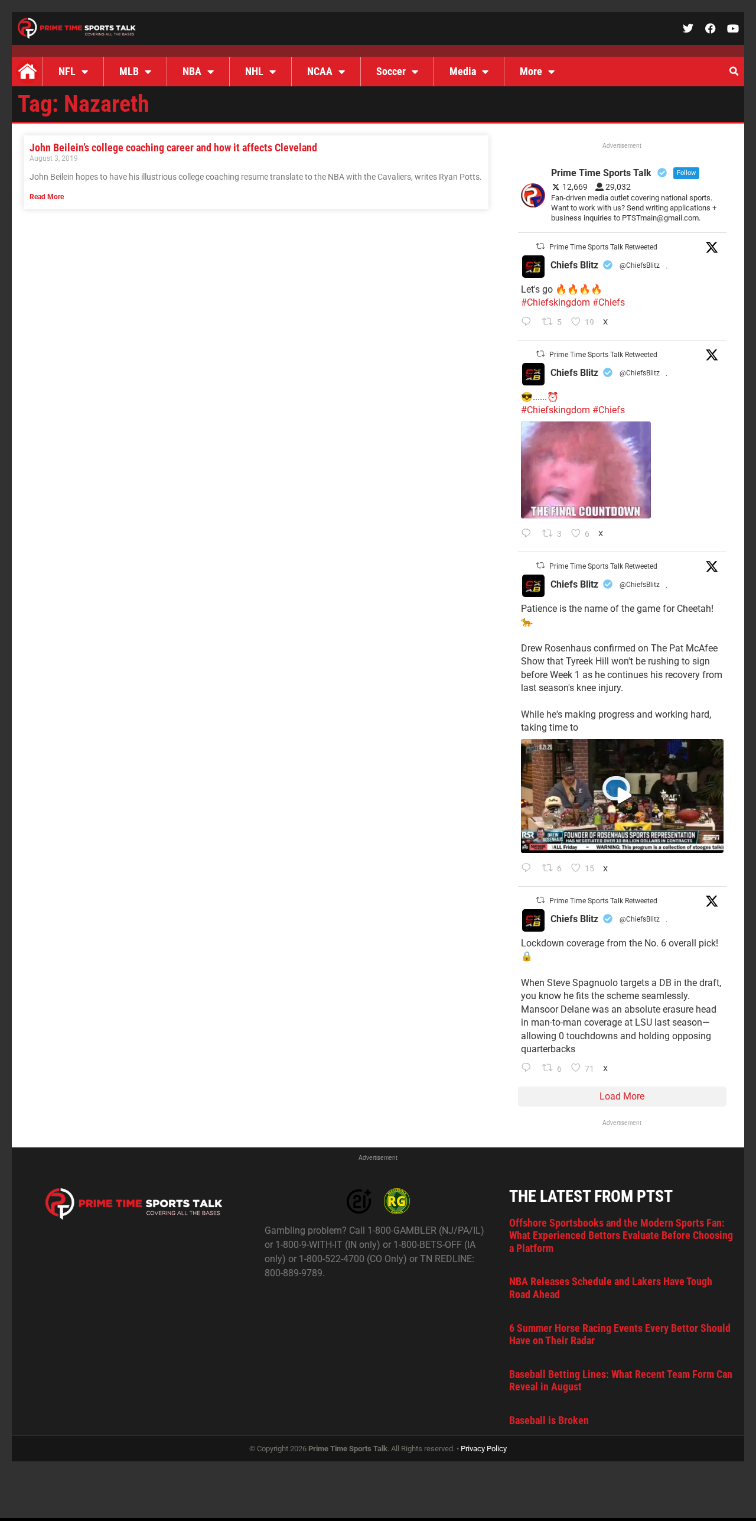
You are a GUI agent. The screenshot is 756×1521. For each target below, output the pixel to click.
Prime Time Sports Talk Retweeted (603, 247)
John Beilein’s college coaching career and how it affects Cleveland (173, 147)
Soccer (391, 71)
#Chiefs (608, 302)
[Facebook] (710, 28)
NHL (254, 71)
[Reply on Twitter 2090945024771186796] (529, 322)
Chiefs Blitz (574, 265)
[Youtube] (733, 28)
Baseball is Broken (549, 1420)
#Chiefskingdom (555, 302)
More (531, 71)
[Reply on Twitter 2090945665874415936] (529, 534)
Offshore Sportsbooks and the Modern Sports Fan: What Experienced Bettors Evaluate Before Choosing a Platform (621, 1235)
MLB (129, 71)
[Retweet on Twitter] (540, 246)
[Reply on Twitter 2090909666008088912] (529, 869)
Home (27, 71)
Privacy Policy (484, 1448)
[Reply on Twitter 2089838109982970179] (529, 1069)
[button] (733, 71)
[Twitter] (688, 28)
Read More (47, 197)
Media (462, 71)
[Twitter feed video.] (586, 469)
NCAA (320, 71)
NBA (192, 71)
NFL (67, 71)
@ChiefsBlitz (640, 265)
